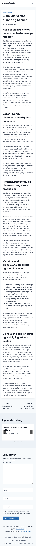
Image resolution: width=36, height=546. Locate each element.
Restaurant (8, 537)
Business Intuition (26, 531)
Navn (6, 490)
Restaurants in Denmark (22, 537)
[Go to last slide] (4, 432)
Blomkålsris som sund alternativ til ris (27, 405)
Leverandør (22, 543)
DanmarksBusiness (9, 543)
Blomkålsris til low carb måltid (8, 405)
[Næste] (31, 432)
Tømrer (30, 543)
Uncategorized (7, 12)
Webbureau (20, 529)
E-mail (6, 498)
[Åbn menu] (32, 3)
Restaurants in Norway (18, 540)
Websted (7, 507)
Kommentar (7, 462)
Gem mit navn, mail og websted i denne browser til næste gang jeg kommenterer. (18, 512)
